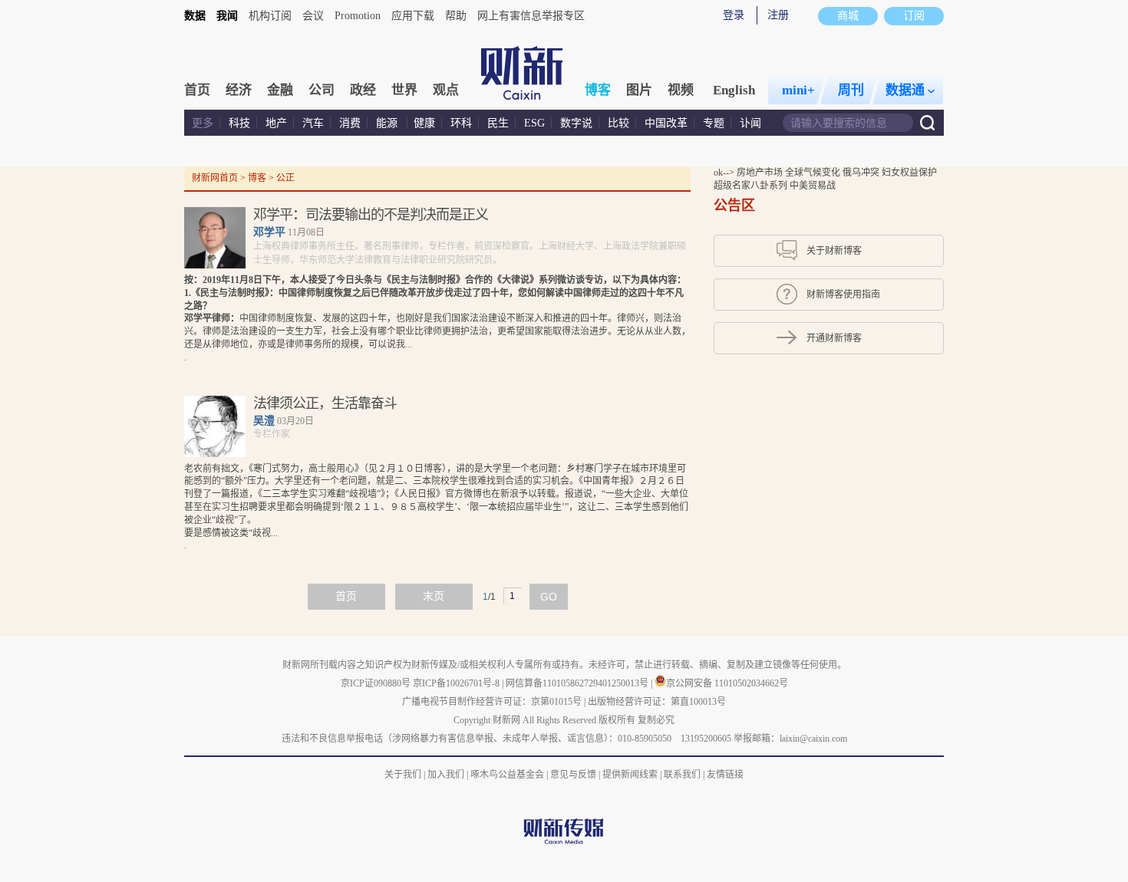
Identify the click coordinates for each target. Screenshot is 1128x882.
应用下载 (412, 15)
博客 (598, 90)
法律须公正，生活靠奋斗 (325, 403)
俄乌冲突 (862, 172)
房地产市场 (761, 172)
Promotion (358, 15)
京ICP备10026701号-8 (457, 683)
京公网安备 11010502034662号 (727, 683)
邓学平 (269, 232)
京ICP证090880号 (376, 683)
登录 (733, 15)
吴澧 (264, 420)
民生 (498, 123)
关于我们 (402, 774)
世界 (404, 90)
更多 (202, 123)
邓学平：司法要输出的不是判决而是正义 (370, 214)
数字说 (576, 123)
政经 (363, 90)
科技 (239, 123)
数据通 (905, 90)
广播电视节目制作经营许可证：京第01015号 (492, 701)
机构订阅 (270, 15)
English (734, 90)
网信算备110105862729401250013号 (578, 683)
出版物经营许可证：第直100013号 (657, 701)
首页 (197, 90)
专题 (713, 123)
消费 (350, 123)
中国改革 (666, 123)
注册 (778, 15)
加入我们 (445, 774)
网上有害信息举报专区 (531, 15)
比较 (618, 123)
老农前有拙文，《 (218, 468)
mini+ (798, 90)
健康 (424, 123)
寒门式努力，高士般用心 (304, 468)
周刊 (851, 90)
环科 (461, 123)
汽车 (313, 123)
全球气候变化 (814, 172)
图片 (639, 90)
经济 (239, 90)
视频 (681, 90)
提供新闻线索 (630, 774)
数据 (195, 15)
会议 (313, 15)
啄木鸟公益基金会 (508, 774)
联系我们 (682, 774)
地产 (276, 123)
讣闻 (750, 123)
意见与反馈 (573, 774)
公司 (321, 90)
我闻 (227, 15)
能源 (388, 123)
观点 (446, 90)
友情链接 (725, 774)
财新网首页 (215, 178)
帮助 (456, 15)
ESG (534, 123)
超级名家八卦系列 (752, 185)
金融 (280, 90)
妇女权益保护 (909, 172)
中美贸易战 (813, 185)
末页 (433, 596)
